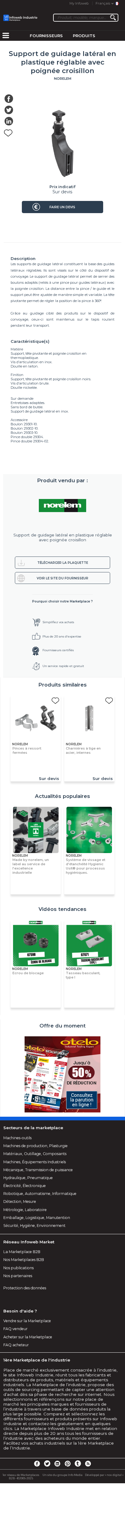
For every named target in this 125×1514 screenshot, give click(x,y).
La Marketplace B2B (21, 1251)
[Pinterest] (67, 1463)
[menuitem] (5, 36)
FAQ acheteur (16, 1345)
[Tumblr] (77, 1463)
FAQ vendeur (15, 1328)
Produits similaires (62, 685)
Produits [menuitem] (84, 35)
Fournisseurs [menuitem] (46, 35)
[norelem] (62, 505)
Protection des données (24, 1288)
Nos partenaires (17, 1275)
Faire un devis (62, 207)
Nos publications (18, 1268)
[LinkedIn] (57, 1463)
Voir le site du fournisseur (62, 578)
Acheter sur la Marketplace (27, 1337)
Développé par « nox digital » (104, 1475)
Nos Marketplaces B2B (23, 1259)
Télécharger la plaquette (62, 563)
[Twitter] (47, 1463)
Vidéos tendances (62, 909)
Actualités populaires (62, 796)
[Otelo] (62, 1075)
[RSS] (88, 1463)
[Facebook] (37, 1463)
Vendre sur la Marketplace (27, 1321)
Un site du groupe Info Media (62, 1475)
